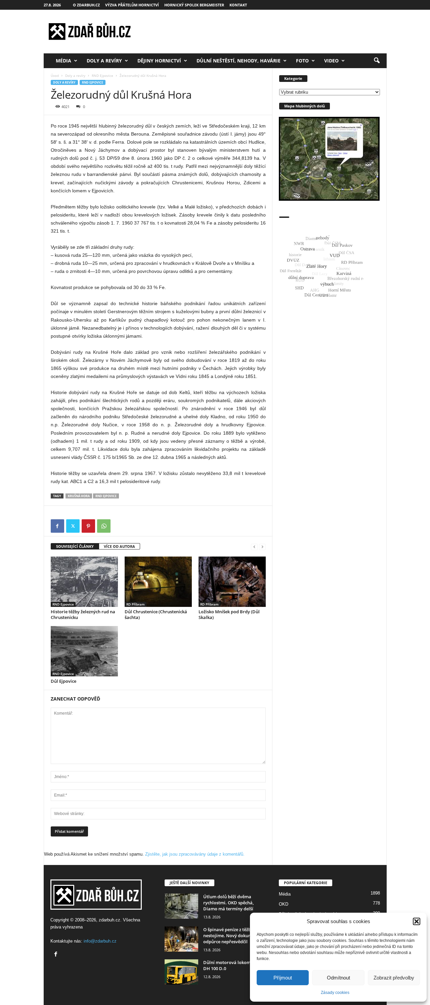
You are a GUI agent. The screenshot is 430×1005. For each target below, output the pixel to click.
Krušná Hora (79, 496)
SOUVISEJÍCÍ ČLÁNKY (75, 546)
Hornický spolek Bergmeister (194, 4)
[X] (73, 526)
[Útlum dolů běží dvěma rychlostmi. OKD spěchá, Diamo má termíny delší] (181, 906)
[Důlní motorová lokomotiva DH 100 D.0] (181, 972)
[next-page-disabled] (262, 546)
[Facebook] (57, 526)
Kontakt (238, 4)
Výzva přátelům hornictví (132, 4)
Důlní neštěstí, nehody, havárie (239, 60)
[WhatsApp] (104, 526)
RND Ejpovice (102, 75)
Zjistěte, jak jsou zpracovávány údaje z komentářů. (195, 854)
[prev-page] (254, 546)
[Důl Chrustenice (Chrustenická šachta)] (158, 582)
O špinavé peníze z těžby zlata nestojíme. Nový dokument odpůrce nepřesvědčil (234, 935)
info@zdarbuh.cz (100, 941)
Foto (302, 60)
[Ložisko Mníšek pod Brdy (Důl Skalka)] (232, 582)
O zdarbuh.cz (86, 4)
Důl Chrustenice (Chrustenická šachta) (156, 614)
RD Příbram (135, 604)
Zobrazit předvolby (394, 977)
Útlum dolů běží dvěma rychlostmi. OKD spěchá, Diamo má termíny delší (228, 903)
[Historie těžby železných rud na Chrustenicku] (84, 582)
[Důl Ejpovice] (84, 651)
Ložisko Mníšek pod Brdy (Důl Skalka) (229, 614)
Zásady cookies (335, 992)
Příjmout (282, 977)
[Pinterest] (88, 526)
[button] (416, 921)
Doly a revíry (104, 60)
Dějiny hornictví (159, 60)
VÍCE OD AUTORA (119, 546)
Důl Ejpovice (63, 681)
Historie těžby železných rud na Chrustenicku (83, 614)
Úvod (55, 75)
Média (63, 60)
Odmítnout (338, 977)
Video (331, 60)
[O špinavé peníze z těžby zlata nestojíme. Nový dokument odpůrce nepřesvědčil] (181, 939)
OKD (283, 904)
